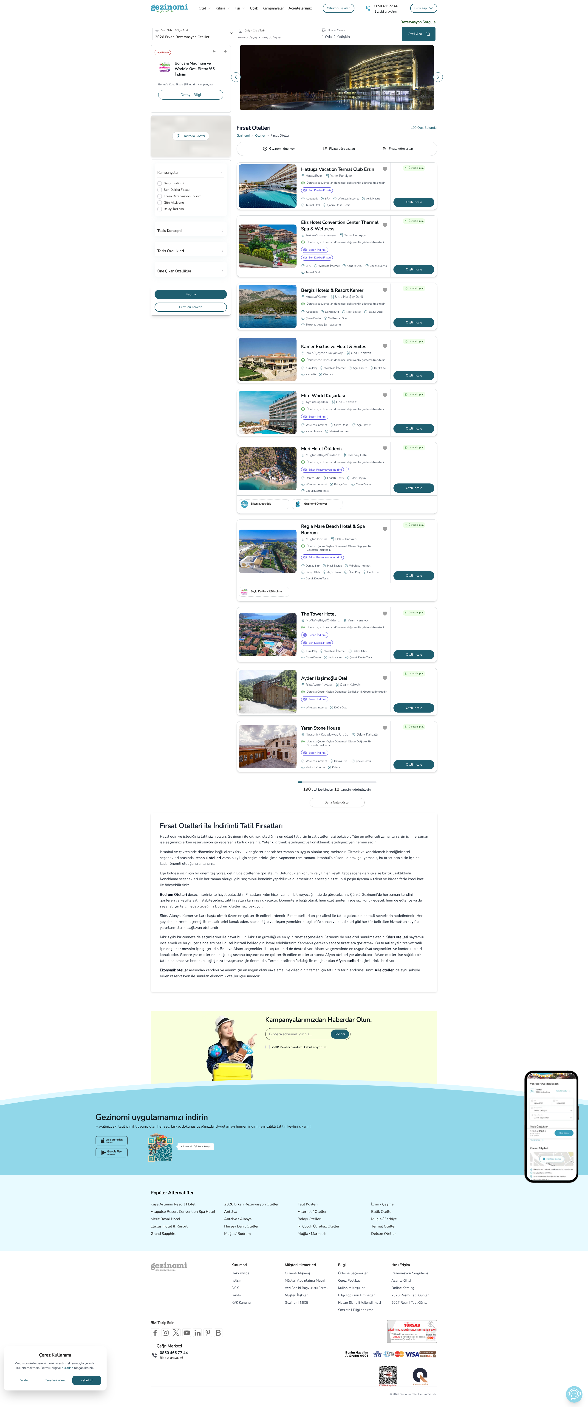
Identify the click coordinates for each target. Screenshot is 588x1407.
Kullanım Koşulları (351, 1288)
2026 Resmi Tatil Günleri (410, 1295)
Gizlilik (236, 1295)
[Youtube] (186, 1332)
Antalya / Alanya (238, 1219)
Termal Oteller (383, 1226)
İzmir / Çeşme (382, 1204)
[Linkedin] (197, 1332)
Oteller (260, 135)
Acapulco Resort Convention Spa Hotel (183, 1211)
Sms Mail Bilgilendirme (355, 1310)
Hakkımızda (240, 1273)
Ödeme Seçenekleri (353, 1273)
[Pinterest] (208, 1332)
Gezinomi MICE (296, 1302)
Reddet (24, 1380)
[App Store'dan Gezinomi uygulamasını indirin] (112, 1140)
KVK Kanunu (241, 1302)
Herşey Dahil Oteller (241, 1226)
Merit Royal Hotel (165, 1219)
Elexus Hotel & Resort (169, 1226)
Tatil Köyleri (308, 1204)
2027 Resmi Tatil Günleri (410, 1302)
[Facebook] (155, 1332)
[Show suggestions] (231, 33)
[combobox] (187, 37)
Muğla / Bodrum (237, 1233)
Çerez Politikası (349, 1280)
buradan (67, 1368)
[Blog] (218, 1332)
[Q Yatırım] (420, 1376)
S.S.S (235, 1288)
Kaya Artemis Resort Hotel (173, 1204)
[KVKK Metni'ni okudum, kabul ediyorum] (268, 1047)
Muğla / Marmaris (312, 1233)
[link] (338, 8)
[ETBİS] (388, 1376)
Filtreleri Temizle (190, 307)
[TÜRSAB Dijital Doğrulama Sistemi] (412, 1331)
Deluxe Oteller (383, 1233)
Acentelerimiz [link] (300, 8)
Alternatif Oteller (312, 1211)
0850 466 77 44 (385, 6)
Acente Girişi (401, 1280)
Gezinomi (243, 135)
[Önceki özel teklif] (236, 77)
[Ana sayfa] (169, 8)
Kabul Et (87, 1380)
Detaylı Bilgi (191, 96)
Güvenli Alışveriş (297, 1273)
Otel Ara (415, 34)
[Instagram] (165, 1332)
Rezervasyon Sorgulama (410, 1273)
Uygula (191, 294)
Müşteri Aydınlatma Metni (305, 1280)
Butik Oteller (382, 1211)
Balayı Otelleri (310, 1219)
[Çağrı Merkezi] (368, 8)
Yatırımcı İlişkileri (338, 8)
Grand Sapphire (163, 1233)
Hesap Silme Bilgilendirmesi (359, 1302)
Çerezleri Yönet (55, 1380)
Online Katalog (402, 1288)
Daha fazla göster (337, 802)
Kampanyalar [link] (273, 8)
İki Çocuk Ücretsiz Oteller (318, 1226)
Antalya (230, 1211)
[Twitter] (176, 1332)
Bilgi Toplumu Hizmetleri (356, 1295)
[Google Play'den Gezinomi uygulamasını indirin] (112, 1152)
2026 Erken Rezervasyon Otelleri (252, 1204)
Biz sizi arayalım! (385, 11)
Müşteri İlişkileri (296, 1295)
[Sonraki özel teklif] (438, 77)
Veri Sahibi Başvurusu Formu (306, 1288)
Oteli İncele (414, 202)
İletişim (237, 1280)
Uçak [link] (254, 8)
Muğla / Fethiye (384, 1219)
